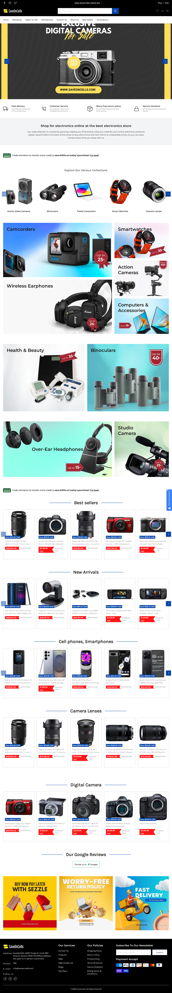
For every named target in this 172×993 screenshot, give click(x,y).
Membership (47, 20)
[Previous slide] (6, 61)
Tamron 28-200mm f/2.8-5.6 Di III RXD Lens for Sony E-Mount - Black (119, 751)
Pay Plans (62, 971)
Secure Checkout (95, 967)
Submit (159, 952)
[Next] (168, 534)
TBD (15, 963)
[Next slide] (165, 61)
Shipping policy (94, 951)
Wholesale (17, 20)
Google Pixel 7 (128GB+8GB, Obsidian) (118, 681)
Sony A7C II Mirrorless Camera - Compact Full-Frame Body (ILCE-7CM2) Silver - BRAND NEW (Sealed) (153, 542)
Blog (160, 3)
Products (62, 955)
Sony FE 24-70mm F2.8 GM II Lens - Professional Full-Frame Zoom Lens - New (85, 751)
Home (6, 20)
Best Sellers (87, 20)
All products (102, 20)
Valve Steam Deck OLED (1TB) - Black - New (119, 612)
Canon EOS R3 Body (148, 823)
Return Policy (93, 955)
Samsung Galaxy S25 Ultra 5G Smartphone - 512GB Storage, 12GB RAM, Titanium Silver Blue (52, 681)
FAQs (167, 3)
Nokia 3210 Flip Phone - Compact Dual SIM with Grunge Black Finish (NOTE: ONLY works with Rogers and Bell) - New (86, 681)
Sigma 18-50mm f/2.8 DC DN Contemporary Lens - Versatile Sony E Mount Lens (85, 542)
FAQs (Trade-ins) (65, 963)
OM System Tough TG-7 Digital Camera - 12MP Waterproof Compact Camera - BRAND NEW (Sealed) (119, 542)
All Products (159, 63)
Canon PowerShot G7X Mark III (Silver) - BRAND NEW (52, 824)
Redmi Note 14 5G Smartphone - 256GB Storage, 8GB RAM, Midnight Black (153, 681)
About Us (75, 20)
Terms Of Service (94, 963)
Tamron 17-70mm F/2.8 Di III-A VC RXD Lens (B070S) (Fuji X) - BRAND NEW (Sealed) (153, 751)
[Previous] (3, 534)
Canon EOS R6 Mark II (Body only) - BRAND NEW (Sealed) (51, 542)
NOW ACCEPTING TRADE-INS (87, 3)
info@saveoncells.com (59, 111)
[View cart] (167, 11)
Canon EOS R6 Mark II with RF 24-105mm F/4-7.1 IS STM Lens (85, 824)
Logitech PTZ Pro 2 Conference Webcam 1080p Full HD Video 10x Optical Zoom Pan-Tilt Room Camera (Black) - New (52, 612)
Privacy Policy (93, 959)
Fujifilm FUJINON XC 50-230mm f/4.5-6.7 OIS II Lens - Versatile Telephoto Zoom (17, 542)
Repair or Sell (31, 20)
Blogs (60, 967)
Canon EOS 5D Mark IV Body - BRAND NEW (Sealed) (118, 824)
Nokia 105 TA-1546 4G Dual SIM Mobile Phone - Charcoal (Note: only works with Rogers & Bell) (18, 681)
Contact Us (62, 20)
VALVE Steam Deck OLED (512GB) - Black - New (150, 612)
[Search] (115, 11)
